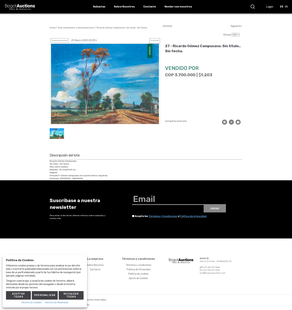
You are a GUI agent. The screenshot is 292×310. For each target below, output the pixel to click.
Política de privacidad (193, 216)
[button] (252, 7)
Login (269, 6)
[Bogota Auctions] (20, 7)
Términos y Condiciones (163, 216)
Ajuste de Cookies (138, 278)
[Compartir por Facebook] (224, 122)
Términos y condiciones (138, 265)
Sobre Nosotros (95, 265)
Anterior (167, 26)
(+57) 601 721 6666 (211, 267)
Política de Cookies (31, 303)
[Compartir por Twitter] (231, 122)
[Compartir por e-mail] (238, 122)
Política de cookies (138, 273)
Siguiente (235, 26)
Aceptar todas (18, 295)
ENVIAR (214, 208)
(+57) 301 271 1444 (210, 270)
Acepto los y (170, 216)
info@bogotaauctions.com (212, 273)
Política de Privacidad (138, 269)
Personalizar (45, 295)
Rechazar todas (71, 295)
